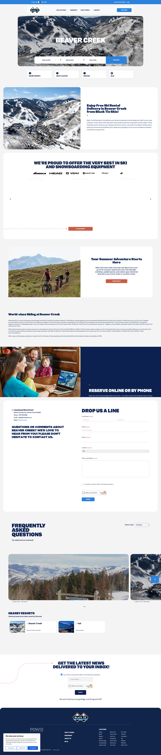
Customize (11, 748)
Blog (112, 76)
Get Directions (22, 420)
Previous (10, 199)
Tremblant (124, 736)
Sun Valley (123, 732)
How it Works (69, 732)
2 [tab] (85, 606)
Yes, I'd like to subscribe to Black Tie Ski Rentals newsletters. (99, 484)
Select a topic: (129, 525)
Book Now (116, 60)
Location (87, 448)
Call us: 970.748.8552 (119, 2)
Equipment (73, 10)
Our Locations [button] (61, 10)
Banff (100, 734)
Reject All (22, 748)
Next (150, 199)
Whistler (123, 740)
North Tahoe (113, 734)
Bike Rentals (117, 281)
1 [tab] (84, 606)
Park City (112, 736)
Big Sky (101, 736)
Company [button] (97, 10)
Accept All (33, 748)
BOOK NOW (124, 10)
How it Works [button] (85, 10)
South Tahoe (113, 740)
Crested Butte (102, 743)
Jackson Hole (102, 745)
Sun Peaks (113, 745)
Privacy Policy (56, 749)
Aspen (100, 732)
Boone (100, 738)
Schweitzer (113, 738)
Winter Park (124, 745)
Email (86, 427)
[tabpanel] (68, 579)
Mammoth (113, 732)
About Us (68, 738)
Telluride (123, 734)
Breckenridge (102, 740)
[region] (21, 742)
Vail (104, 120)
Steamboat (113, 743)
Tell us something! (89, 458)
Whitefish (123, 743)
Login (128, 2)
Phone (86, 437)
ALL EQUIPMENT (80, 229)
